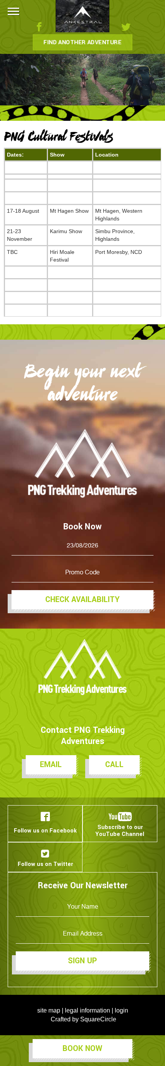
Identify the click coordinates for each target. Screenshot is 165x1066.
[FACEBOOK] (42, 27)
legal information (87, 1010)
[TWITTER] (122, 27)
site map (48, 1010)
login (121, 1010)
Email (51, 764)
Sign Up (82, 960)
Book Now (82, 1048)
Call (114, 764)
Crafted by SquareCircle (83, 1019)
